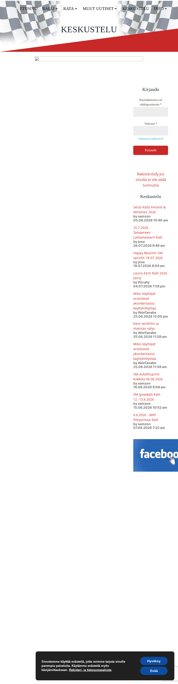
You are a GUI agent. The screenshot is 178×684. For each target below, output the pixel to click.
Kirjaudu (150, 150)
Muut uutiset (98, 8)
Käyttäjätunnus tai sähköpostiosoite (150, 102)
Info (159, 8)
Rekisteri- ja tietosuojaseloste (90, 670)
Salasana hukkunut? (150, 139)
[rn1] (89, 63)
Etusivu (29, 8)
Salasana (150, 123)
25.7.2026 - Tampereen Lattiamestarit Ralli (147, 232)
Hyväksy (154, 661)
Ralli (48, 8)
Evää (154, 671)
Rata (68, 8)
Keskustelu (135, 8)
